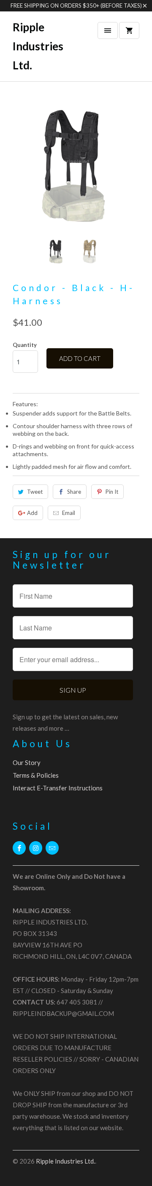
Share (74, 491)
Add (32, 512)
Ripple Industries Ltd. (38, 46)
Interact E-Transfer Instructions (58, 788)
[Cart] (129, 30)
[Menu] (108, 30)
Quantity (25, 344)
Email (68, 512)
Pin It (112, 491)
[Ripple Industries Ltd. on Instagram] (35, 848)
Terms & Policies (36, 775)
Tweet (35, 491)
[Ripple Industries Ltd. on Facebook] (19, 848)
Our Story (27, 762)
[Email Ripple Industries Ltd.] (52, 848)
